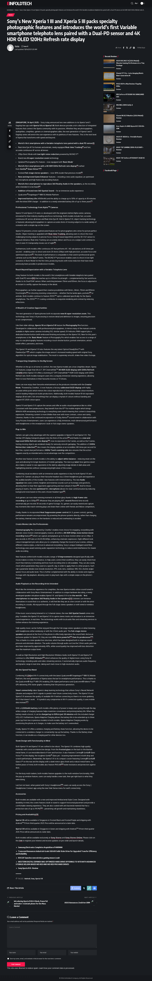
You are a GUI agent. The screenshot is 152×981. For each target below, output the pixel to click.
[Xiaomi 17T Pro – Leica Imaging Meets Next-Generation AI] (109, 76)
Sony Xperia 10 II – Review (28, 868)
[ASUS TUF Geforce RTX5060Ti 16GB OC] (109, 161)
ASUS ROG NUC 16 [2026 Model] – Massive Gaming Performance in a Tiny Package (130, 63)
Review (118, 68)
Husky (17, 46)
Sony (32, 879)
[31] (37, 814)
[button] (132, 3)
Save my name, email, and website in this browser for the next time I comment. (35, 958)
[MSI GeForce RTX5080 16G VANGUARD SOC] (109, 97)
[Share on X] (127, 47)
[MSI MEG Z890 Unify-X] (109, 108)
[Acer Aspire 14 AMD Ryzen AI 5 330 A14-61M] (109, 129)
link (20, 841)
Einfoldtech (19, 3)
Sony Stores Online (73, 838)
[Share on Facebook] (123, 47)
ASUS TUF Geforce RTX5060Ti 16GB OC (130, 158)
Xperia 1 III (39, 879)
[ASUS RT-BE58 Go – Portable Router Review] (109, 140)
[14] (20, 373)
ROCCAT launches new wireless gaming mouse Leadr (39, 858)
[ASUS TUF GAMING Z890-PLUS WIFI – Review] (109, 150)
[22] (70, 598)
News (11, 15)
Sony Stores (56, 838)
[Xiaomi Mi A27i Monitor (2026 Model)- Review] (109, 118)
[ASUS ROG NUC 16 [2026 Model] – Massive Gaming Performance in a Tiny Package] (109, 64)
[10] (33, 278)
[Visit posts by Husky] (10, 47)
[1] (93, 143)
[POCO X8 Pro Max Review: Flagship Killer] (109, 87)
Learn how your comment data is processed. (56, 968)
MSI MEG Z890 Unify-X (124, 105)
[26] (29, 675)
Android (27, 879)
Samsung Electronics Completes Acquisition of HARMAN (40, 847)
